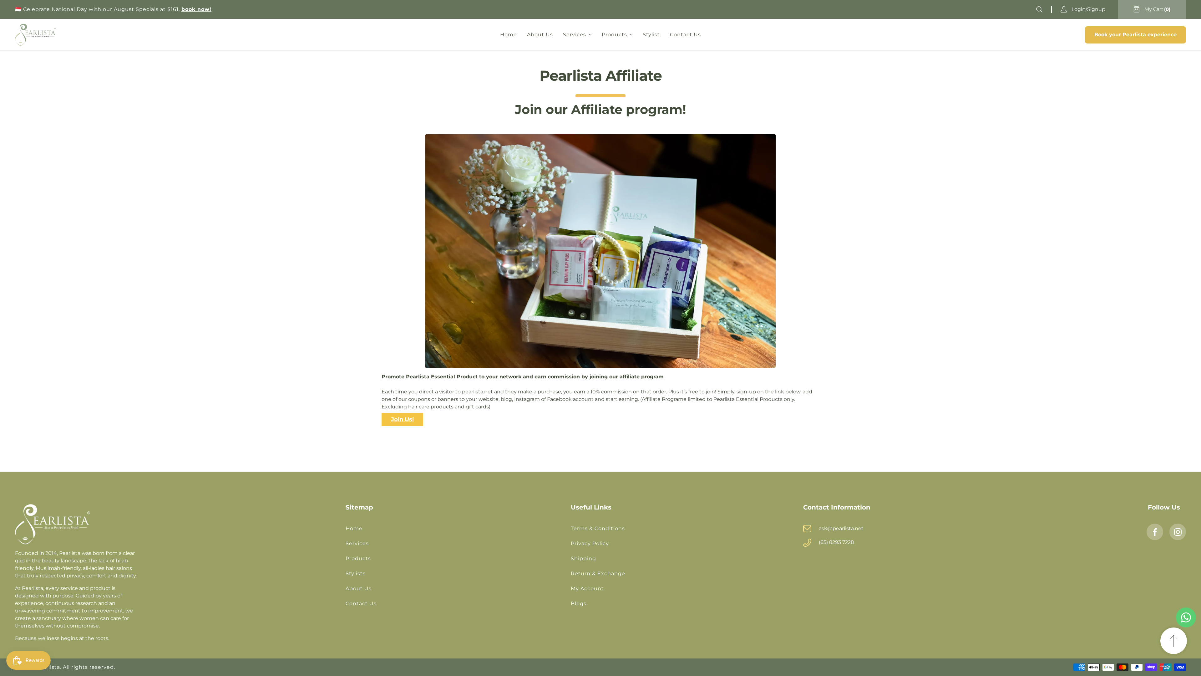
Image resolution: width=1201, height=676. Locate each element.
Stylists (356, 573)
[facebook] (1155, 532)
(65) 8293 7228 (836, 542)
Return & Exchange (598, 573)
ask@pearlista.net (841, 528)
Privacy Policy (590, 543)
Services (357, 543)
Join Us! (402, 419)
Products (358, 558)
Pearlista (48, 667)
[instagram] (1177, 532)
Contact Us (361, 604)
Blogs (578, 604)
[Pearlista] (35, 35)
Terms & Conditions (598, 528)
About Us (359, 589)
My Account (587, 589)
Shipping (583, 558)
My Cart (1153, 9)
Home (354, 528)
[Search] (1039, 9)
